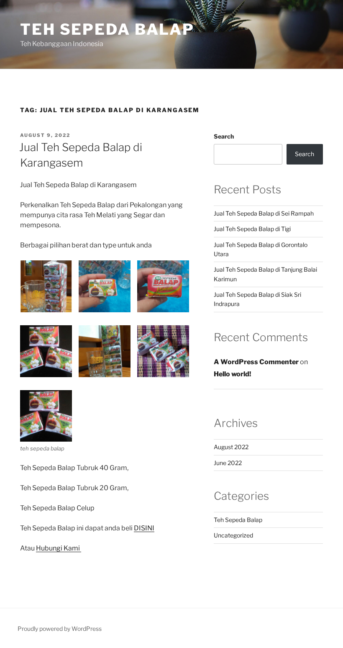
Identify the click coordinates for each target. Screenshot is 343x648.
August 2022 (231, 446)
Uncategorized (233, 535)
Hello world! (232, 374)
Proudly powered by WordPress (60, 628)
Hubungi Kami (58, 548)
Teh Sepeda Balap (107, 29)
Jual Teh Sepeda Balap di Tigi (252, 228)
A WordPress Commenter (256, 362)
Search (224, 136)
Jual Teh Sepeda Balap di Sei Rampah (264, 213)
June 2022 (228, 462)
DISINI (144, 528)
